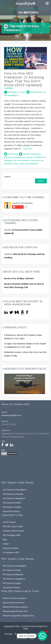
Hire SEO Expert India (13, 526)
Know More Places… (12, 511)
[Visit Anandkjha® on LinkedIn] (6, 313)
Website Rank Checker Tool (15, 611)
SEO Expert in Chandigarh (14, 490)
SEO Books (22, 638)
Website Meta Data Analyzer (15, 607)
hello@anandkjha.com (11, 415)
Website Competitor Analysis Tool (18, 616)
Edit (3, 441)
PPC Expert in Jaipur (12, 583)
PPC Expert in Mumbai (13, 574)
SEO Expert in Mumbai (13, 494)
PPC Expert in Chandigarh (14, 566)
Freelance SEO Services (13, 531)
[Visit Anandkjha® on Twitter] (11, 313)
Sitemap (8, 634)
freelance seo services (23, 157)
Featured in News (10, 548)
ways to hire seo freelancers (26, 164)
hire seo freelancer (21, 160)
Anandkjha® (25, 3)
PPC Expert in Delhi (12, 570)
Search (7, 176)
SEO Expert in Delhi (12, 503)
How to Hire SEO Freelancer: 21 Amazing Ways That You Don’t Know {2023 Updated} (24, 79)
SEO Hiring (13, 154)
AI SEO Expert (9, 522)
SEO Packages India (11, 535)
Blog (5, 539)
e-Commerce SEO (11, 552)
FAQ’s (31, 638)
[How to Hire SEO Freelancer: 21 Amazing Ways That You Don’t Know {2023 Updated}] (25, 58)
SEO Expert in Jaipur (12, 507)
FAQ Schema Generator (13, 603)
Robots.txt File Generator (14, 598)
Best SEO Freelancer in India (35, 627)
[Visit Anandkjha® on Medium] (17, 313)
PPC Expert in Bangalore (14, 579)
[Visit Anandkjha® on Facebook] (27, 313)
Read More (27, 149)
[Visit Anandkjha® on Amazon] (22, 313)
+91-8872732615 (28, 12)
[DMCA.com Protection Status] (9, 453)
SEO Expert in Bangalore (14, 498)
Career (6, 544)
